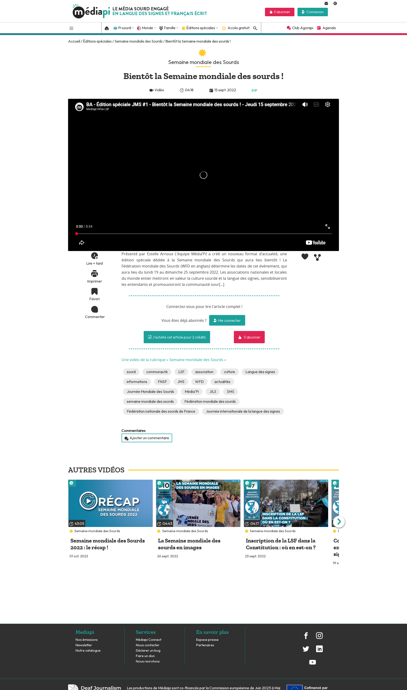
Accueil (74, 41)
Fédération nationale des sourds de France (161, 411)
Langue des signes (260, 371)
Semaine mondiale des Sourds (138, 41)
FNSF (162, 381)
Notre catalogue (88, 651)
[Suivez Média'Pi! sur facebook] (306, 638)
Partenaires (205, 645)
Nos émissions (87, 640)
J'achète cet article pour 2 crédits (179, 337)
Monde (147, 27)
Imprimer (94, 281)
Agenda (329, 27)
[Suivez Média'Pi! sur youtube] (312, 664)
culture (229, 371)
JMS (180, 381)
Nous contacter (147, 645)
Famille (169, 27)
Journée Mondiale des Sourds (150, 391)
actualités (222, 381)
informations (137, 381)
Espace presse (207, 640)
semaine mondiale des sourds (150, 401)
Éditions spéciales (200, 27)
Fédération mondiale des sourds (210, 401)
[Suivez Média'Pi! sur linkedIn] (319, 651)
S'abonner (282, 12)
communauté (157, 371)
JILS (212, 391)
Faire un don (145, 656)
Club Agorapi (302, 27)
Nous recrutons (148, 661)
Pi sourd (124, 27)
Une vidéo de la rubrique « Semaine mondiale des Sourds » (174, 360)
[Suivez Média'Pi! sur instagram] (319, 638)
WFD (199, 381)
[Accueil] (106, 27)
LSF (181, 371)
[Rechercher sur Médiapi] (254, 28)
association (204, 371)
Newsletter (84, 645)
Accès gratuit (238, 27)
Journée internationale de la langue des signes (243, 411)
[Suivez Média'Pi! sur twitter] (306, 651)
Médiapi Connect (148, 640)
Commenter (94, 316)
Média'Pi (192, 391)
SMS (230, 391)
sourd (131, 371)
